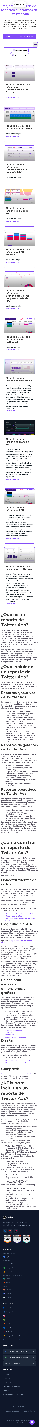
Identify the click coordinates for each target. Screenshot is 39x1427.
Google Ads (10, 1312)
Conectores (9, 1303)
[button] (35, 44)
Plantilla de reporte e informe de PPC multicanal (18, 339)
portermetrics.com (9, 903)
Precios (6, 1374)
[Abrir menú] (23, 4)
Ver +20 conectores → (11, 1340)
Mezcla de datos (12, 1035)
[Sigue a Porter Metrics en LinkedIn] (5, 1231)
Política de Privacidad (11, 1411)
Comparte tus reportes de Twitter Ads (17, 1074)
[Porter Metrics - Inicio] (17, 4)
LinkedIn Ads (10, 1328)
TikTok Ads (10, 1332)
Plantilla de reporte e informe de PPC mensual (18, 252)
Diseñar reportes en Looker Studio (19, 1061)
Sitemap (18, 1416)
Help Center (7, 1390)
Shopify (8, 1320)
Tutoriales (7, 1382)
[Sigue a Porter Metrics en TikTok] (16, 1231)
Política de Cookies (29, 1411)
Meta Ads (9, 1308)
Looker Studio (11, 1264)
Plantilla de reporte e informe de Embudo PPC (18, 211)
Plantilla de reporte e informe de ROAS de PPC (18, 442)
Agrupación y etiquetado (15, 1037)
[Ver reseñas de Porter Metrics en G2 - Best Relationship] (26, 1239)
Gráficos (8, 1033)
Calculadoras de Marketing (13, 1394)
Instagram (9, 1316)
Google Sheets (11, 1268)
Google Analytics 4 (13, 1336)
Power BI (9, 1272)
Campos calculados (13, 1030)
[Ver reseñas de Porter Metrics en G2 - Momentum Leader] (7, 1239)
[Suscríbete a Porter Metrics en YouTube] (10, 1231)
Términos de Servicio (19, 1406)
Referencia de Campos (12, 1386)
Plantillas (6, 1378)
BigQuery (9, 1257)
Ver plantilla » (12, 97)
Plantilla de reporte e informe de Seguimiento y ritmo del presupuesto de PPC (18, 296)
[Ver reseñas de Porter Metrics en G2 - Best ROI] (17, 1239)
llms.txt (26, 1416)
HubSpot (9, 1324)
